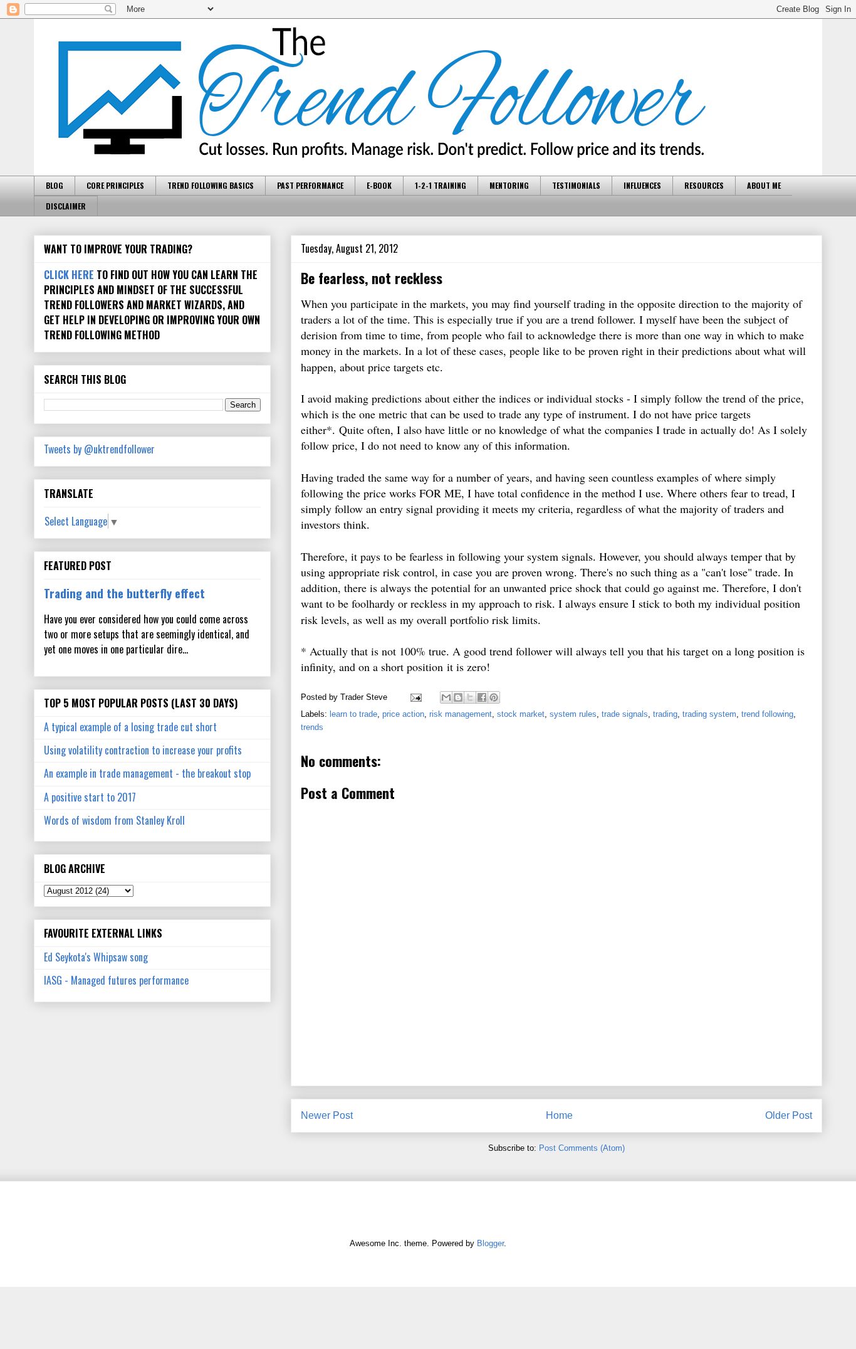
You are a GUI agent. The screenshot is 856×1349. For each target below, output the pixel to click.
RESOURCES (704, 185)
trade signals (625, 714)
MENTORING (509, 185)
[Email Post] (415, 697)
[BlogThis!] (458, 697)
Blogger (490, 1243)
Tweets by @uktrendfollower (99, 449)
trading (665, 714)
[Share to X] (470, 697)
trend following (767, 714)
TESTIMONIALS (576, 185)
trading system (709, 714)
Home (559, 1115)
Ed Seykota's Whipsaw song (96, 957)
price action (403, 714)
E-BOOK (379, 185)
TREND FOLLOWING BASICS (210, 185)
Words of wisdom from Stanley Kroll (114, 820)
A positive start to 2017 (90, 797)
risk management (460, 714)
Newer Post (327, 1115)
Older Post (788, 1115)
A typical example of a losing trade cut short (130, 726)
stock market (521, 714)
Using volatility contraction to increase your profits (143, 750)
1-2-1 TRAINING (440, 185)
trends (312, 727)
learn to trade (353, 714)
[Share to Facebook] (482, 697)
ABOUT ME (764, 185)
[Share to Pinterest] (494, 697)
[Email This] (446, 697)
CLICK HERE (69, 274)
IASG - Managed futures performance (116, 980)
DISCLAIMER (66, 206)
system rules (573, 714)
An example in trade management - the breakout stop (147, 773)
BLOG (54, 185)
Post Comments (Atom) (582, 1148)
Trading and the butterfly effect (124, 593)
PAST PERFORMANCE (310, 185)
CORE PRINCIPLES (115, 185)
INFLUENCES (642, 185)
